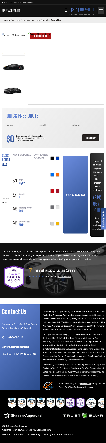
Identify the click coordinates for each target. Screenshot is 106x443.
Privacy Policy (51, 434)
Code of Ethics (68, 434)
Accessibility (33, 434)
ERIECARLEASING (11, 10)
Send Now (91, 137)
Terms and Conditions (13, 434)
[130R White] (57, 207)
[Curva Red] (52, 191)
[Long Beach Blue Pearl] (52, 174)
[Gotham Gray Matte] (52, 207)
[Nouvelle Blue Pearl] (57, 158)
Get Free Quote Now (75, 194)
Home (6, 20)
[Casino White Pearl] (52, 223)
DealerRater (85, 383)
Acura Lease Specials (38, 20)
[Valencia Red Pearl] (57, 191)
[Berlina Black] (52, 158)
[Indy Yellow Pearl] (57, 223)
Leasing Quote (103, 219)
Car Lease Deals (18, 20)
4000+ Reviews (28, 2)
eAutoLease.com (42, 430)
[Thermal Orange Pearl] (57, 174)
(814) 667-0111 (82, 9)
